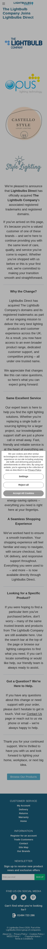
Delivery (23, 809)
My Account (23, 805)
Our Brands (23, 851)
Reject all (23, 485)
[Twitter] (23, 897)
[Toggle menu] (3, 3)
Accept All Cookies (23, 493)
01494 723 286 (26, 915)
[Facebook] (14, 897)
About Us (7, 934)
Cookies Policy (36, 934)
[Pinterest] (33, 897)
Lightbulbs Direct (14, 930)
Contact (23, 843)
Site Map (23, 847)
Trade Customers (23, 839)
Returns (23, 813)
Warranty (24, 817)
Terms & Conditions (24, 939)
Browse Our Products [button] (23, 776)
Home (23, 821)
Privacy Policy (20, 934)
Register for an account (23, 835)
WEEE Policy (13, 936)
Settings (23, 476)
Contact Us (34, 714)
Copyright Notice (32, 936)
